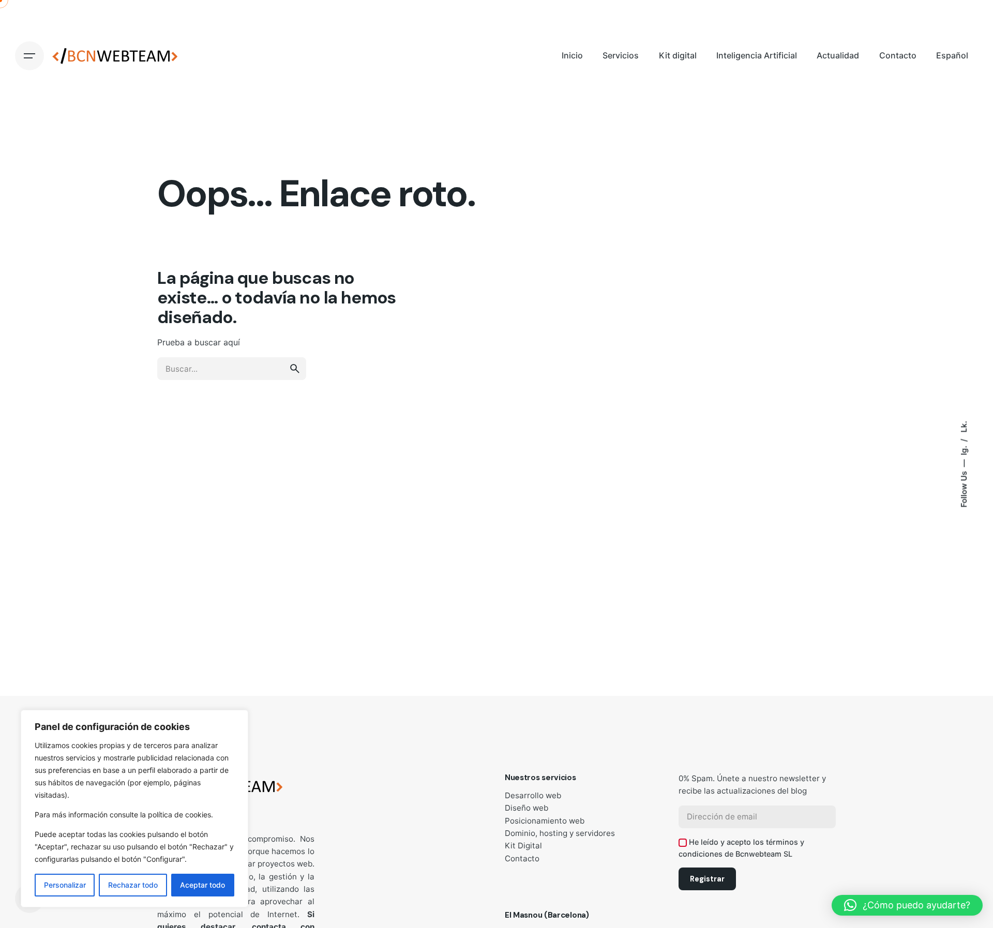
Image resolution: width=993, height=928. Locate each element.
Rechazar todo (133, 884)
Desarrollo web (533, 795)
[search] (294, 368)
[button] (907, 905)
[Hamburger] (29, 55)
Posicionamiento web (544, 821)
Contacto (522, 858)
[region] (134, 808)
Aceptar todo (202, 884)
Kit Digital (523, 845)
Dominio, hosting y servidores (560, 833)
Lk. (964, 426)
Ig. (964, 449)
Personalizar (65, 884)
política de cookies (179, 814)
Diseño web (526, 808)
